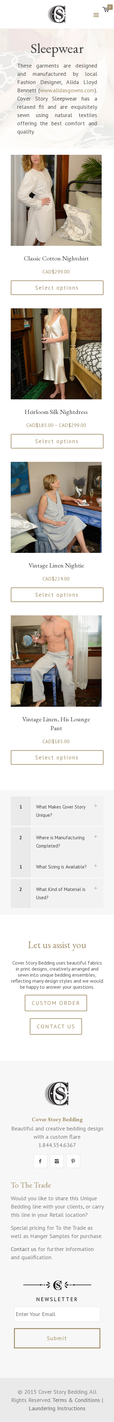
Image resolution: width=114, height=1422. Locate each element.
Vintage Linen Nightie (56, 565)
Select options (57, 287)
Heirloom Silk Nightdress (56, 412)
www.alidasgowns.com (67, 90)
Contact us (23, 1249)
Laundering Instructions (57, 1408)
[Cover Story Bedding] (57, 14)
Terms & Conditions (76, 1400)
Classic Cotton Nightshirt (56, 258)
